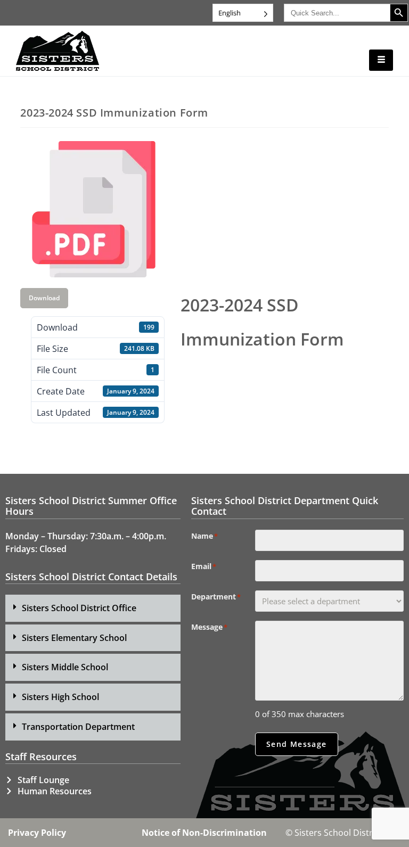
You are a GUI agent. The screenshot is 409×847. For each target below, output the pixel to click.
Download (44, 297)
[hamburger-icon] (381, 60)
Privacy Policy (37, 832)
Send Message (296, 744)
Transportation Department (78, 727)
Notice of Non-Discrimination (204, 832)
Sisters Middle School (65, 667)
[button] (93, 608)
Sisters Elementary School (74, 638)
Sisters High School (60, 697)
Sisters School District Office (79, 608)
